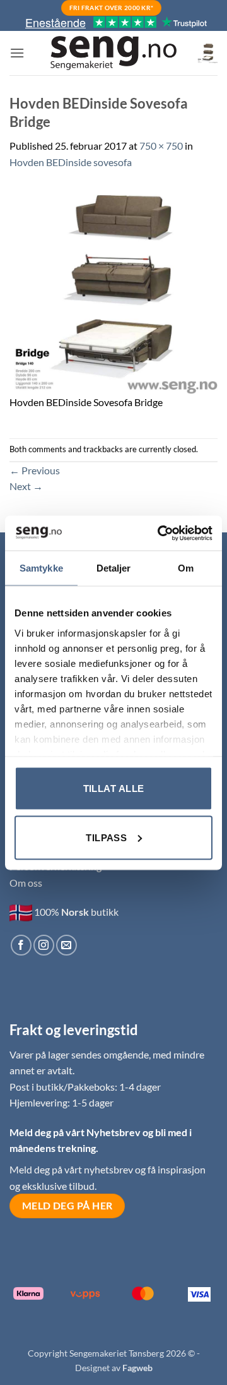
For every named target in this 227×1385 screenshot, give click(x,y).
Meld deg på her (67, 1205)
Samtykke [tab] (41, 568)
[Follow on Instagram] (43, 945)
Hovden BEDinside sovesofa (70, 162)
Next (26, 486)
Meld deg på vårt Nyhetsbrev (76, 1132)
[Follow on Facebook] (21, 945)
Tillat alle (113, 788)
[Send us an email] (66, 945)
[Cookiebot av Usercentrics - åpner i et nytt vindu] (160, 533)
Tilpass (106, 837)
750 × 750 (161, 146)
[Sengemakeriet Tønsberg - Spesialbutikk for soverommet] (113, 53)
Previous (34, 470)
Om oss (25, 883)
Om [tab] (186, 568)
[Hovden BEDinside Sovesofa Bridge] (113, 288)
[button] (17, 52)
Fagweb (137, 1367)
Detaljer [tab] (113, 568)
